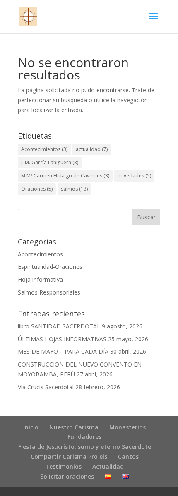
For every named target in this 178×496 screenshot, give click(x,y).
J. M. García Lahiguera (49, 162)
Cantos (128, 456)
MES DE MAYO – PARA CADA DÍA (63, 351)
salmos (74, 188)
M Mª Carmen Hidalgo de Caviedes (65, 175)
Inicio (30, 427)
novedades (134, 175)
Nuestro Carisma (74, 427)
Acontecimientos (44, 149)
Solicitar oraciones (67, 476)
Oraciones (37, 188)
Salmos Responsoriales (49, 292)
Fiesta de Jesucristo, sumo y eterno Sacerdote (84, 446)
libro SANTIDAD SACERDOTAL (59, 326)
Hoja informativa (40, 279)
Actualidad (108, 466)
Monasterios (127, 427)
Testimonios (63, 466)
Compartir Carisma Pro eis (69, 456)
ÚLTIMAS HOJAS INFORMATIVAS (62, 339)
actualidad (92, 149)
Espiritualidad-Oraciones (50, 267)
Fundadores (84, 437)
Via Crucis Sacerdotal (46, 387)
